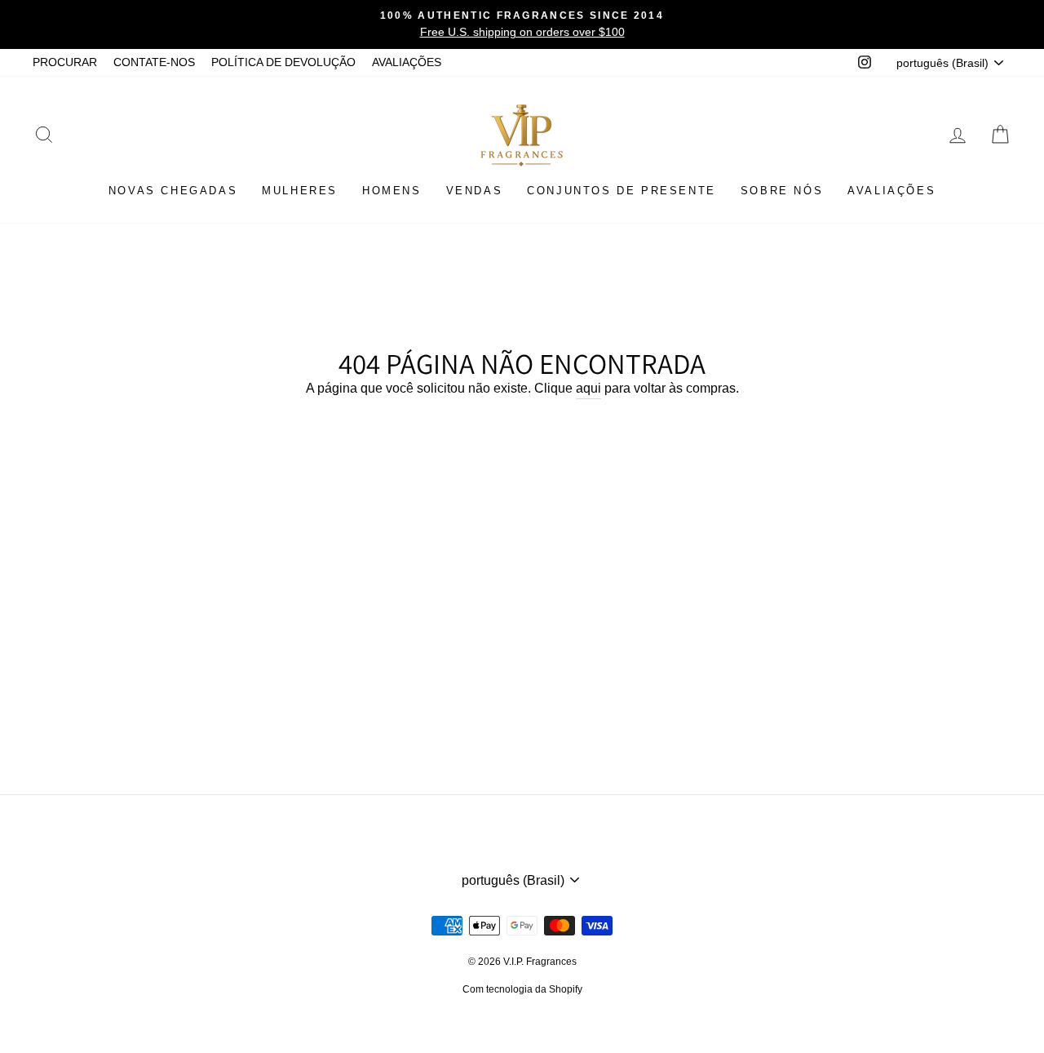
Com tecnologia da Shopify (522, 989)
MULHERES (300, 190)
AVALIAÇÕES (406, 62)
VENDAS (474, 190)
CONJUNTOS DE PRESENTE (621, 190)
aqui (588, 388)
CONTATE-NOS (154, 62)
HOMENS (392, 190)
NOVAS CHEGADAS (172, 190)
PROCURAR (65, 62)
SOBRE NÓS (782, 190)
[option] (522, 24)
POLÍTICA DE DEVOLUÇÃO (283, 62)
